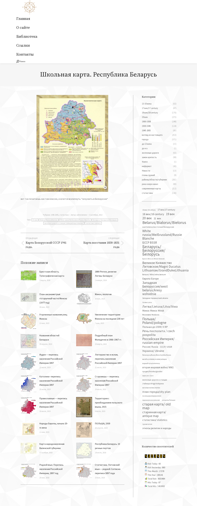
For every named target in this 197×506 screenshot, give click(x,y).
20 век (147, 218)
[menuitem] (23, 19)
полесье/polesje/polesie (151, 396)
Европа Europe (150, 278)
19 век (170, 214)
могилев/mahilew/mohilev (151, 388)
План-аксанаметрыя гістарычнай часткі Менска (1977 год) (53, 298)
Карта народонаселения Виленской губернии (51, 446)
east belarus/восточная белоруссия (158, 227)
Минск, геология (103, 294)
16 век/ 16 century (149, 210)
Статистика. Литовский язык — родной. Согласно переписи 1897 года (107, 469)
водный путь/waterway (151, 363)
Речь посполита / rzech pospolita (158, 333)
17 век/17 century (166, 209)
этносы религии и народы (156, 428)
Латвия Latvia (147, 302)
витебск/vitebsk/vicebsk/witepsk (154, 359)
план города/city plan (156, 392)
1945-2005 (54, 215)
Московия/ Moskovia (150, 315)
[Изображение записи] (28, 275)
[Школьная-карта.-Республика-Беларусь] (72, 143)
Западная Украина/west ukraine (155, 298)
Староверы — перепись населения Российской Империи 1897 (107, 380)
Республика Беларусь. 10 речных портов (107, 446)
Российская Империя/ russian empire (158, 340)
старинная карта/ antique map (154, 414)
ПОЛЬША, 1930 (102, 423)
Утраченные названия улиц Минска (53, 316)
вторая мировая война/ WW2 (157, 367)
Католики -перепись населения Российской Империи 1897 (50, 380)
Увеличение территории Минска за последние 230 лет (109, 316)
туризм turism (147, 424)
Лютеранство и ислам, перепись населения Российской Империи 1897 (108, 358)
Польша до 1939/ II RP (155, 326)
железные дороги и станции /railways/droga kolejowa (63, 223)
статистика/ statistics (93, 223)
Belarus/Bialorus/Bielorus (49, 220)
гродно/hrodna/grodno (152, 371)
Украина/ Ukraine (153, 351)
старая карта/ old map (156, 406)
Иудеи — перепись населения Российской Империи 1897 (50, 358)
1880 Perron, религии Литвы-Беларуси (105, 273)
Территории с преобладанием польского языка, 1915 (108, 402)
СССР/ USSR (166, 346)
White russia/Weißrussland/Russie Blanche (75, 220)
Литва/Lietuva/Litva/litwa (160, 306)
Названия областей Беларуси (49, 337)
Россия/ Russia (150, 346)
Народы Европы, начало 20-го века (53, 425)
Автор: (79, 215)
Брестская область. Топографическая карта (51, 273)
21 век (35, 220)
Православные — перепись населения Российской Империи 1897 (53, 402)
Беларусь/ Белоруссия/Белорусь (105, 220)
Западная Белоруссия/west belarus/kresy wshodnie (155, 288)
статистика (64, 215)
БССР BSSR (149, 242)
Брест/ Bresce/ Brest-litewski (153, 259)
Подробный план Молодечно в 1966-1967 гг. (108, 337)
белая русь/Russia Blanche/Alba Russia (156, 355)
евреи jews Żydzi (148, 376)
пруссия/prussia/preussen (151, 400)
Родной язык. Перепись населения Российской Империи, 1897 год (51, 469)
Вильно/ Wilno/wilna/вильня (154, 274)
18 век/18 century (153, 214)
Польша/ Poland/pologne (154, 320)
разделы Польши (168, 400)
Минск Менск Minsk (153, 310)
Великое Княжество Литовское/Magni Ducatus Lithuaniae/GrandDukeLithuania (165, 266)
